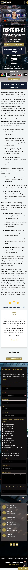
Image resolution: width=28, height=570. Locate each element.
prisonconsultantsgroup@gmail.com (13, 382)
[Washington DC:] (4, 524)
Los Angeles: (11, 517)
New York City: (11, 511)
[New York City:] (4, 512)
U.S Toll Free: (11, 505)
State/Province (6, 413)
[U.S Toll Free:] (4, 507)
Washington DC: (12, 523)
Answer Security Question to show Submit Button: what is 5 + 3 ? (13, 488)
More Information (6, 472)
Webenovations (14, 564)
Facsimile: (10, 534)
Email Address (6, 399)
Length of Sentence (7, 459)
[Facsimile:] (4, 535)
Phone (4, 392)
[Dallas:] (4, 530)
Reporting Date (6, 465)
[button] (26, 2)
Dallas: (9, 528)
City (3, 406)
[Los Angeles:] (4, 518)
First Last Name (6, 386)
